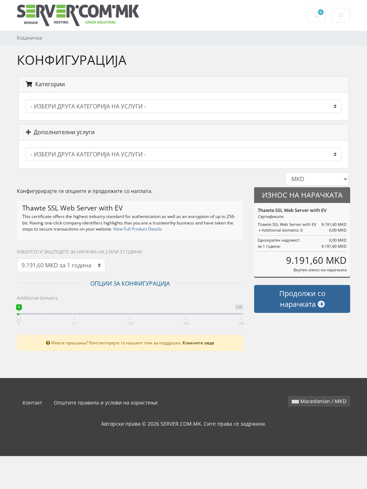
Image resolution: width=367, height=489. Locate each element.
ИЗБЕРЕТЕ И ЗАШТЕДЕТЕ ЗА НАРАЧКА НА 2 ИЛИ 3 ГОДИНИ (79, 251)
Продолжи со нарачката (302, 299)
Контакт (32, 402)
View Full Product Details (137, 229)
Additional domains (37, 298)
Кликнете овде (198, 342)
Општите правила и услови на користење (106, 402)
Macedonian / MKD (322, 401)
